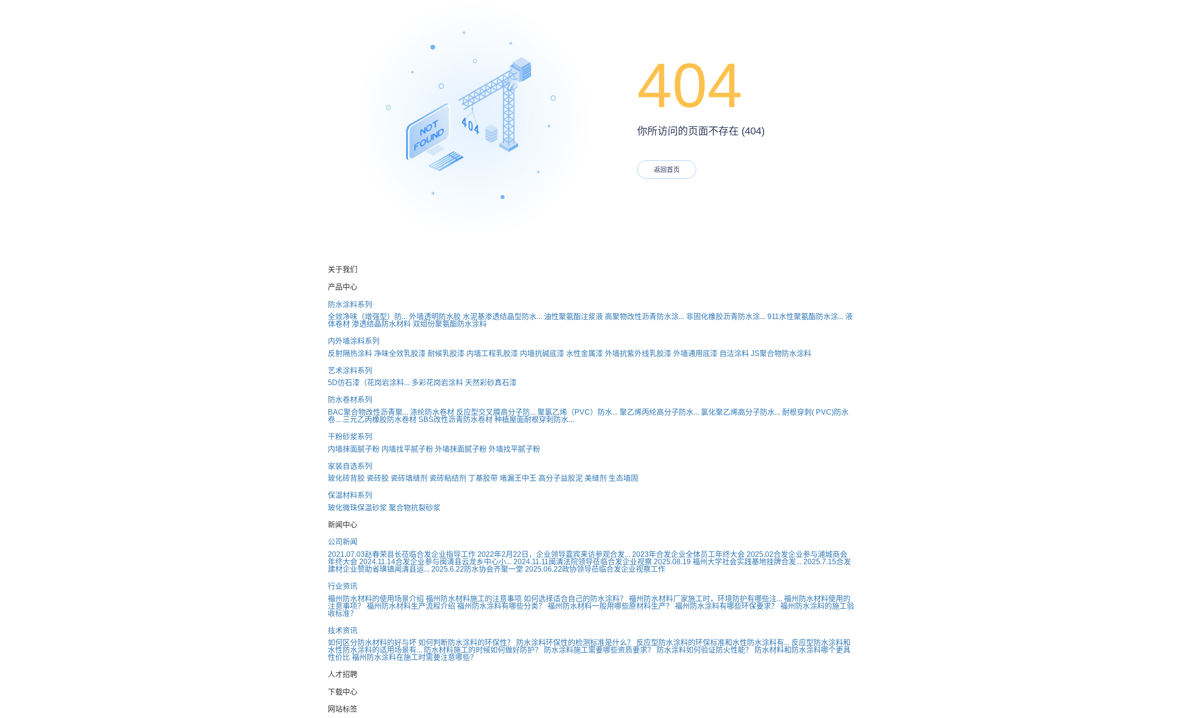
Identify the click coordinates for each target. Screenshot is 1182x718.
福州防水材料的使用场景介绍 (376, 599)
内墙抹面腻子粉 (354, 449)
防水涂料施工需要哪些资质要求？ (599, 650)
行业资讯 (342, 586)
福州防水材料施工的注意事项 (474, 599)
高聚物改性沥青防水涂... (644, 316)
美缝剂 (596, 478)
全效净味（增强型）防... (367, 316)
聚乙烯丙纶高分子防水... (659, 412)
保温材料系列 (350, 495)
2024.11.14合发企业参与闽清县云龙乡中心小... (435, 562)
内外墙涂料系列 (354, 341)
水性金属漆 (584, 353)
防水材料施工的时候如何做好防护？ (483, 650)
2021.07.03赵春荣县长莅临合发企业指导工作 (402, 554)
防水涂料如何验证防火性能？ (705, 650)
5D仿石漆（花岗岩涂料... (369, 382)
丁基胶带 (483, 478)
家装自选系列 (350, 466)
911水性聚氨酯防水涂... (805, 316)
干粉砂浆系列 (350, 436)
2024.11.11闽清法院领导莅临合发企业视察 (582, 562)
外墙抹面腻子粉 (461, 449)
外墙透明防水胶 (435, 316)
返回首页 (667, 169)
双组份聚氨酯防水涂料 (450, 324)
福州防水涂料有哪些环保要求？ (726, 606)
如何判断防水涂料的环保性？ (466, 642)
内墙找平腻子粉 (407, 449)
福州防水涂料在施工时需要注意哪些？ (414, 657)
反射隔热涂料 (350, 353)
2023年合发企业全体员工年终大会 (688, 554)
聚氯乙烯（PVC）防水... (577, 412)
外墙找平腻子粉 (514, 449)
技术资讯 (342, 630)
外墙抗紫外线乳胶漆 (638, 353)
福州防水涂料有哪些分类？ (501, 606)
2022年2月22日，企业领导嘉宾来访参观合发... (553, 554)
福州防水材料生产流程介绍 (411, 606)
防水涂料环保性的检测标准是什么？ (575, 642)
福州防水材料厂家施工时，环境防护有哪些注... (705, 599)
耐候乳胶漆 (446, 353)
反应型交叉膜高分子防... (496, 412)
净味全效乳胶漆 (400, 353)
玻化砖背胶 (346, 478)
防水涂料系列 (350, 304)
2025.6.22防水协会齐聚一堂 (477, 569)
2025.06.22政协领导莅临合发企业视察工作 (595, 569)
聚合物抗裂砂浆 (414, 508)
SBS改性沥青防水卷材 (455, 419)
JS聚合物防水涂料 (781, 353)
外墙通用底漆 (695, 353)
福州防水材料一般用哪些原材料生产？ (610, 606)
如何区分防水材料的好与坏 (372, 642)
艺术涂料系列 (350, 370)
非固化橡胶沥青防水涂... (726, 316)
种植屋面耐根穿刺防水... (534, 419)
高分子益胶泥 (560, 478)
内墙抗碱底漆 (542, 353)
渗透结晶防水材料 (381, 324)
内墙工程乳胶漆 (492, 353)
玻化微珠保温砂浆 (357, 508)
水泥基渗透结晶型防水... (502, 316)
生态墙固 (623, 478)
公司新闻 (342, 542)
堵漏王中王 (518, 478)
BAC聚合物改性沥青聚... (368, 412)
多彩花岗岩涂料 (437, 382)
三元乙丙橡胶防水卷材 (379, 419)
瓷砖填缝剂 (409, 478)
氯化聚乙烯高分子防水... (740, 412)
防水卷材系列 (350, 400)
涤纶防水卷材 (432, 412)
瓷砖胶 (378, 478)
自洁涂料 (734, 353)
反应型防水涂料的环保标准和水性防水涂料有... (713, 642)
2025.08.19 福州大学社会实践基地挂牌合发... (728, 562)
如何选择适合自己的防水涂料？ (575, 599)
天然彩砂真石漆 (491, 382)
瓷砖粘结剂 (447, 478)
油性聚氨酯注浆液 (573, 316)
